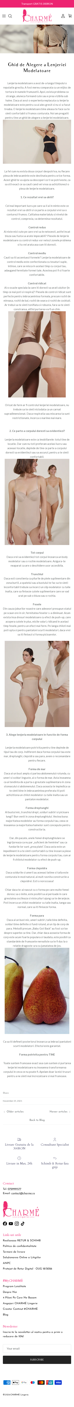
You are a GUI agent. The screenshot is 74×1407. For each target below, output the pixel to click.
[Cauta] (12, 16)
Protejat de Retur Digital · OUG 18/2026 (27, 1269)
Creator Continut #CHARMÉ (20, 1309)
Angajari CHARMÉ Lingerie (20, 1303)
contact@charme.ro (23, 1193)
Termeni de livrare (14, 1252)
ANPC (7, 1263)
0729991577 (14, 1189)
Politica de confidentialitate (19, 1246)
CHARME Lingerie (19, 1395)
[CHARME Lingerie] (37, 16)
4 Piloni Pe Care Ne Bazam (19, 1297)
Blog (5, 1314)
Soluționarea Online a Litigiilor (22, 1257)
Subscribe (37, 1359)
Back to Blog (37, 1120)
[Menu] (4, 16)
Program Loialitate (14, 1286)
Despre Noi (10, 1292)
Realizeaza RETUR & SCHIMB (22, 1240)
